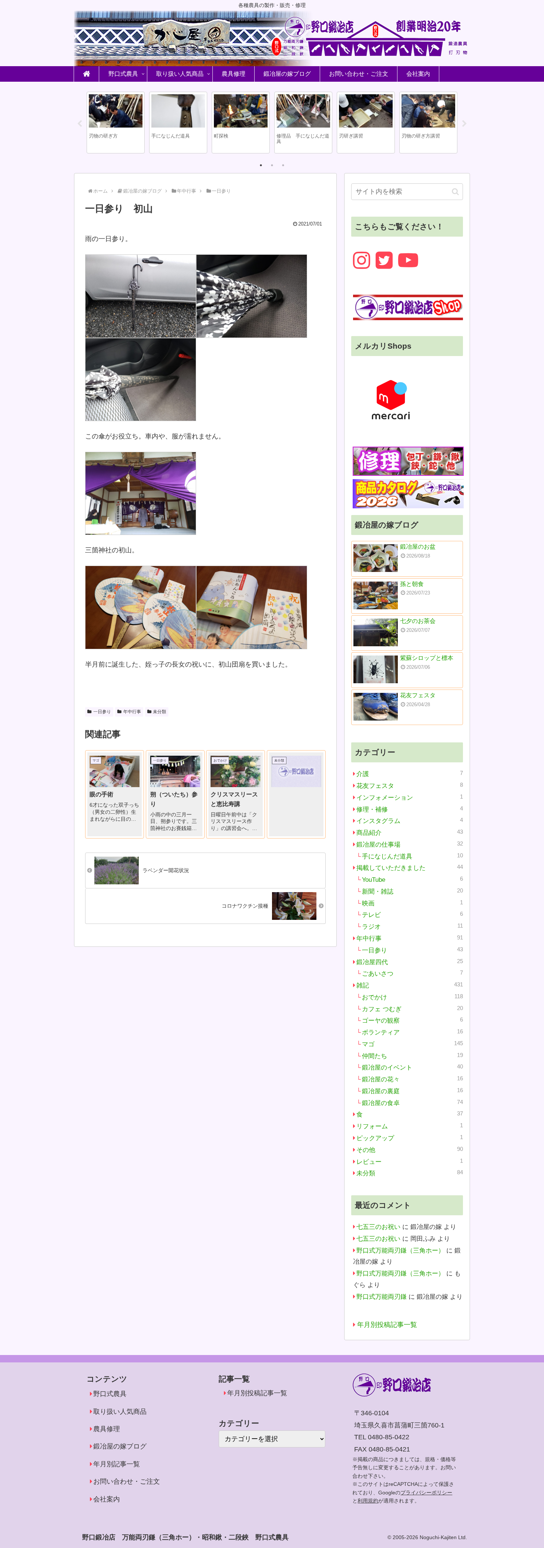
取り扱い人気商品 (120, 1411)
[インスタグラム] (361, 260)
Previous (79, 124)
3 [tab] (283, 165)
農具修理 (106, 1429)
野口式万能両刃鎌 (381, 1296)
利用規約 (367, 1501)
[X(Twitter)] (384, 260)
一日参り (102, 711)
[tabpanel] (116, 123)
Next (464, 124)
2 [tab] (272, 165)
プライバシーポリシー (426, 1493)
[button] (455, 191)
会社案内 (106, 1499)
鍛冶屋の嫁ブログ (120, 1446)
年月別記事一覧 (116, 1464)
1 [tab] (261, 165)
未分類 (159, 711)
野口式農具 (110, 1394)
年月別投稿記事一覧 (387, 1324)
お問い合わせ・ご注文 (126, 1481)
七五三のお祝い (378, 1226)
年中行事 (132, 711)
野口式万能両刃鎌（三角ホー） (400, 1250)
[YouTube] (408, 260)
